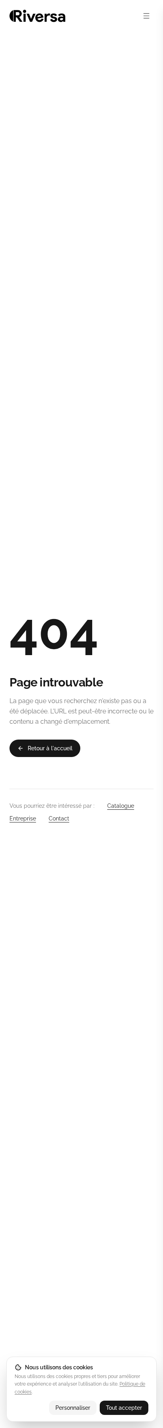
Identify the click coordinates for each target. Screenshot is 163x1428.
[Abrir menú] (146, 16)
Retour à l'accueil (50, 748)
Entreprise (22, 818)
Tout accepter (124, 1408)
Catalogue (120, 806)
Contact (59, 818)
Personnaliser (72, 1408)
